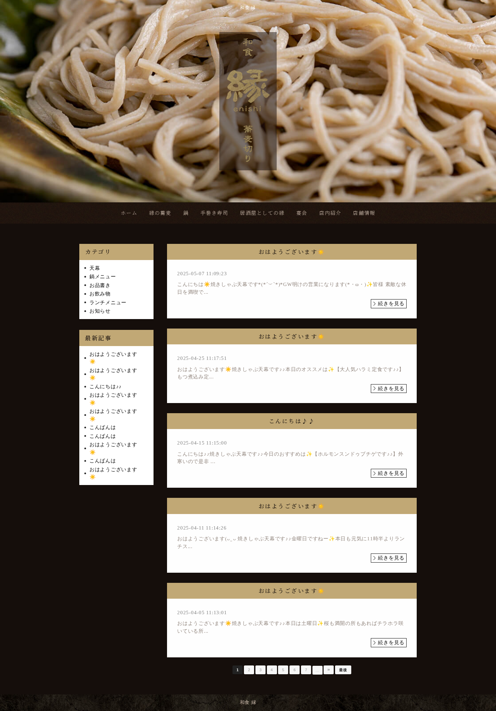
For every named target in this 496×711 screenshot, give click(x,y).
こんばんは (102, 427)
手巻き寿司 (214, 212)
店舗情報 (364, 212)
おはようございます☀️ (113, 358)
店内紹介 (330, 212)
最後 (343, 670)
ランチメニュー (108, 302)
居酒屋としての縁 (262, 212)
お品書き (100, 285)
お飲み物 (100, 293)
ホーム (129, 212)
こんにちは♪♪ (105, 386)
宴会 (301, 212)
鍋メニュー (102, 276)
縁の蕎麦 (160, 212)
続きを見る (391, 303)
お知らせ (100, 311)
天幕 (94, 268)
